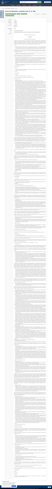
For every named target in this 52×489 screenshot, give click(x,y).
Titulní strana (13, 5)
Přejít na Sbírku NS (47, 2)
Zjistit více (34, 488)
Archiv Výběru (19, 5)
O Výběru (29, 5)
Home (1, 8)
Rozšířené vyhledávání (15, 2)
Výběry (3, 8)
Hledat (39, 2)
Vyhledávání (24, 5)
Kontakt (40, 5)
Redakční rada (35, 5)
